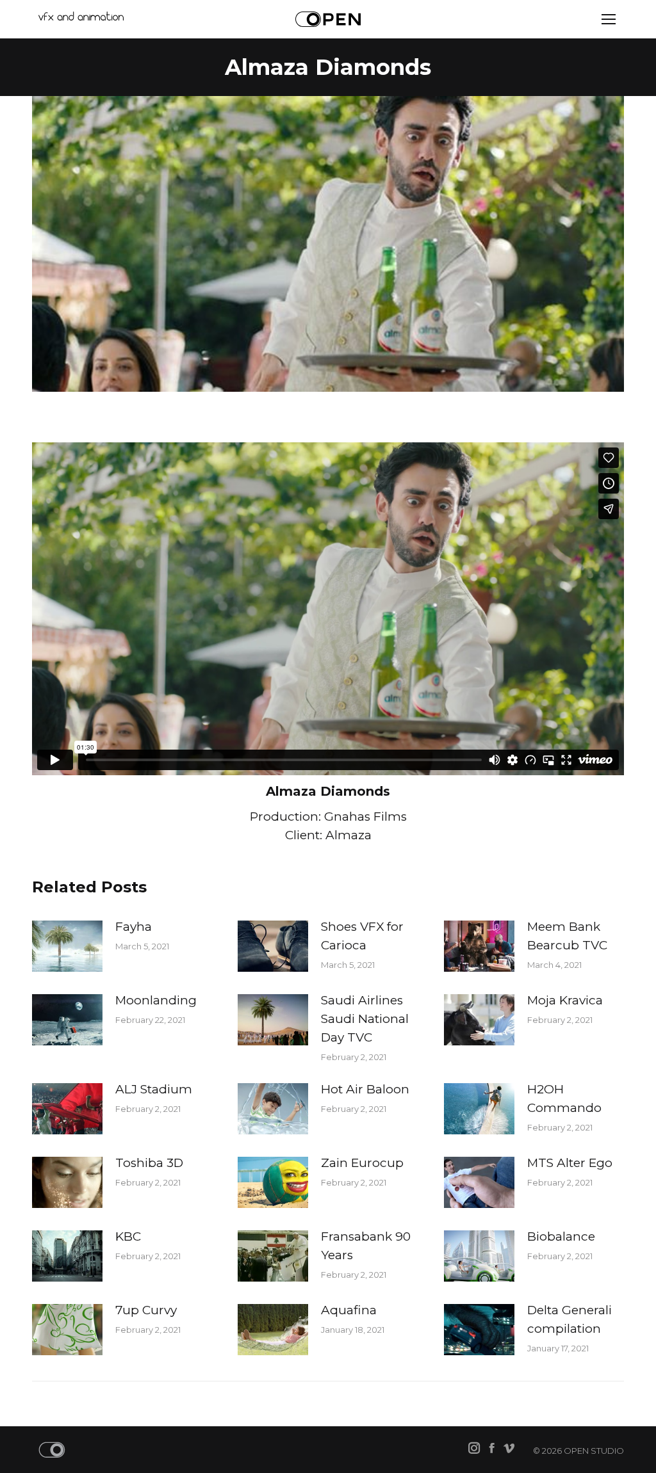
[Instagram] (474, 1449)
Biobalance (561, 1236)
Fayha (133, 926)
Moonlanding (156, 1000)
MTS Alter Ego (569, 1162)
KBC (128, 1236)
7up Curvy (146, 1310)
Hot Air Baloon (365, 1089)
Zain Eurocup (362, 1162)
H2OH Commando (564, 1098)
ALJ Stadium (153, 1089)
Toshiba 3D (149, 1162)
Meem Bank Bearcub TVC (567, 936)
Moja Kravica (565, 1000)
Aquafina (349, 1310)
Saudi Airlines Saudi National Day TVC (365, 1019)
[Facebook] (491, 1449)
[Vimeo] (509, 1449)
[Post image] (67, 946)
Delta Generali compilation (569, 1319)
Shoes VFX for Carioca (362, 936)
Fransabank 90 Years (366, 1245)
